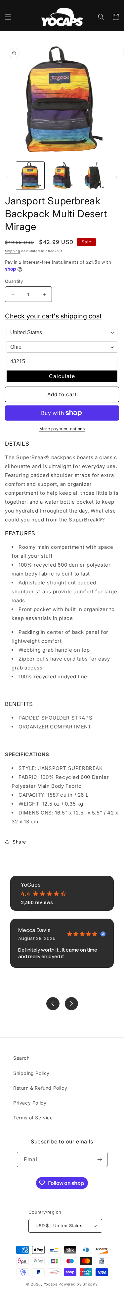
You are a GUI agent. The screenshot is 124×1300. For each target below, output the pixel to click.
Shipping (12, 251)
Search (21, 1058)
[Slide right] (116, 177)
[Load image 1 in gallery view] (30, 176)
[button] (8, 17)
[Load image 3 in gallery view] (93, 176)
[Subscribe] (100, 1159)
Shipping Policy (31, 1073)
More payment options (62, 428)
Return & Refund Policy (40, 1088)
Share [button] (19, 841)
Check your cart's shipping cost (53, 316)
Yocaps (51, 1284)
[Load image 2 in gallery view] (62, 176)
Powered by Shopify (78, 1284)
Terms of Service (33, 1117)
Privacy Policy (29, 1103)
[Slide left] (7, 177)
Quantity (14, 281)
